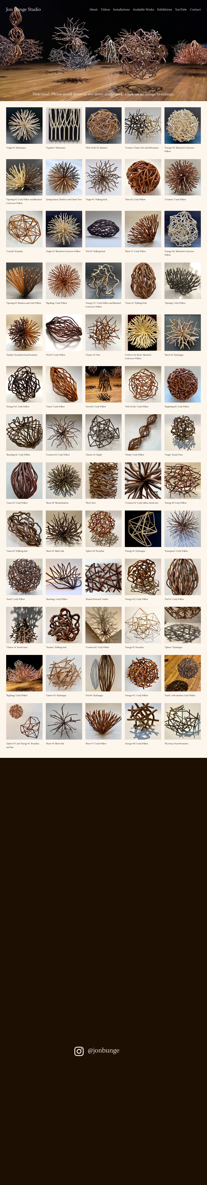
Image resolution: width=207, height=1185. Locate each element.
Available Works (143, 9)
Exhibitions (164, 9)
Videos (105, 9)
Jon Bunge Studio (23, 9)
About (93, 9)
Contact (195, 9)
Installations (121, 9)
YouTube (181, 9)
